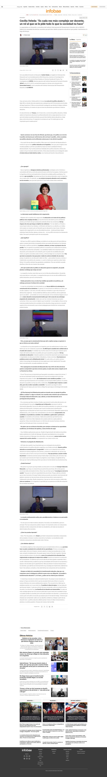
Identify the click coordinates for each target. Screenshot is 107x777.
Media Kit (67, 760)
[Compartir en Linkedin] (61, 70)
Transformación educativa (43, 630)
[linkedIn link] (29, 759)
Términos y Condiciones (81, 751)
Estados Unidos (31, 6)
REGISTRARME (94, 6)
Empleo (54, 753)
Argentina (25, 6)
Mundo (60, 6)
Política (76, 6)
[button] (2, 6)
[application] (44, 51)
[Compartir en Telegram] (63, 70)
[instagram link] (29, 756)
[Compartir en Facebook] (55, 70)
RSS (40, 765)
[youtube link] (24, 759)
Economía (81, 6)
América (40, 751)
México (46, 6)
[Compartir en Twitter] (58, 70)
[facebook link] (24, 756)
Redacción (54, 751)
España (42, 6)
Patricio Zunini (27, 35)
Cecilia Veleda (23, 630)
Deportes (72, 6)
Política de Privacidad (81, 753)
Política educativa (31, 630)
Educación (22, 17)
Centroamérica (55, 6)
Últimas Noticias (66, 6)
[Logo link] (53, 11)
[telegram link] (27, 759)
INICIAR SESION (102, 6)
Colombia (38, 6)
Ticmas (52, 630)
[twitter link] (27, 756)
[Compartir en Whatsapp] (53, 70)
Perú (50, 6)
